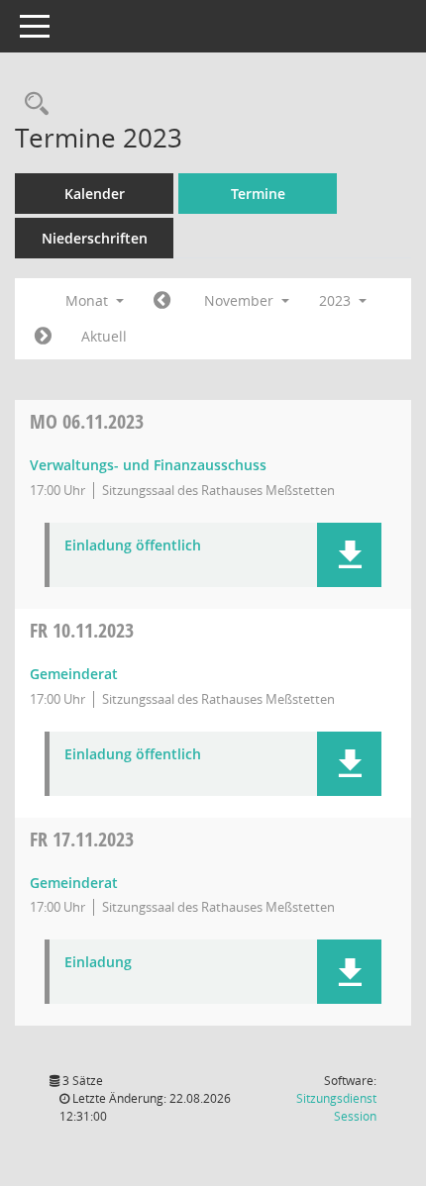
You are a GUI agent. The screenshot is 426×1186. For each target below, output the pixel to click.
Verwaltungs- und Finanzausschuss (148, 464)
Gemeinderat (74, 673)
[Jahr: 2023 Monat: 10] (162, 301)
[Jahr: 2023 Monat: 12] (43, 336)
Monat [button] (88, 300)
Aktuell (104, 336)
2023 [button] (337, 300)
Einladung (98, 962)
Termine (258, 193)
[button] (349, 555)
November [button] (240, 300)
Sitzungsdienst (336, 1107)
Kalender (94, 193)
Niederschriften (95, 238)
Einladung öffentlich (132, 546)
